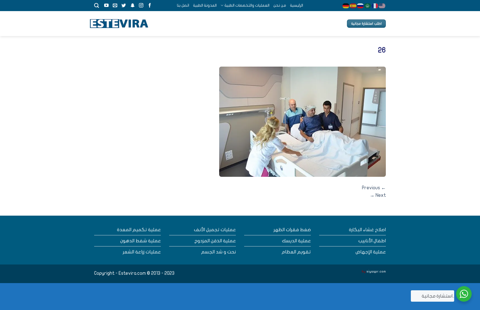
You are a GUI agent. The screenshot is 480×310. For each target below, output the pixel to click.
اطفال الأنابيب (372, 240)
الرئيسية (296, 5)
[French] (375, 5)
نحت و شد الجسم (218, 251)
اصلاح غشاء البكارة (367, 229)
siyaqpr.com (376, 271)
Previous (374, 187)
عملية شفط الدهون (140, 240)
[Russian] (360, 5)
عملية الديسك (296, 240)
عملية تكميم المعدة (139, 229)
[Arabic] (367, 5)
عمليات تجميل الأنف (215, 229)
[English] (382, 5)
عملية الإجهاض (371, 251)
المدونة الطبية (205, 5)
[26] (302, 121)
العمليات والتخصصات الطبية (246, 5)
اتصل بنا (183, 5)
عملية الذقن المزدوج (215, 240)
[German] (346, 5)
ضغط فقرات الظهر (292, 229)
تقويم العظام (296, 251)
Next (378, 195)
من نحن (279, 5)
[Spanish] (353, 5)
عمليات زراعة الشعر (142, 251)
